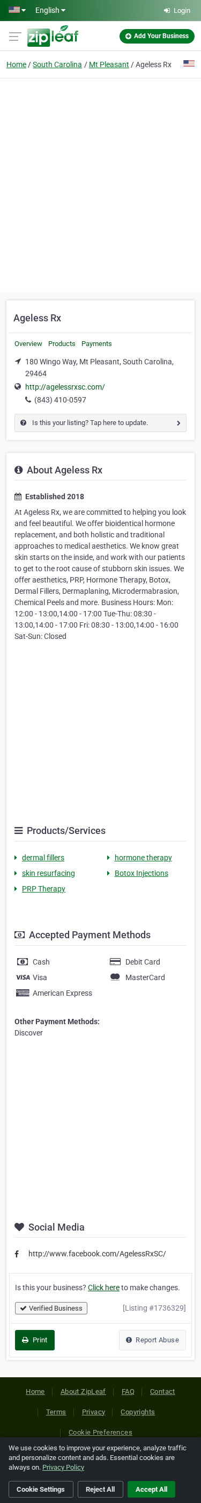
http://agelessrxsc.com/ (65, 387)
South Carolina (57, 64)
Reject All (100, 1489)
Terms (56, 1412)
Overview (28, 344)
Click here (104, 1287)
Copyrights (138, 1412)
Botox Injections (141, 873)
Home (16, 64)
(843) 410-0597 (60, 399)
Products (62, 344)
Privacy (94, 1412)
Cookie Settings (41, 1489)
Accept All (151, 1489)
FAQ (128, 1391)
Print (39, 1340)
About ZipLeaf (83, 1391)
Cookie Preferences (100, 1432)
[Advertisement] (100, 183)
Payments (96, 344)
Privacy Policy (63, 1467)
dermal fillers (43, 857)
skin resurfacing (48, 873)
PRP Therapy (43, 888)
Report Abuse (156, 1340)
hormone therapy (143, 857)
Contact (162, 1391)
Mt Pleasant (109, 64)
